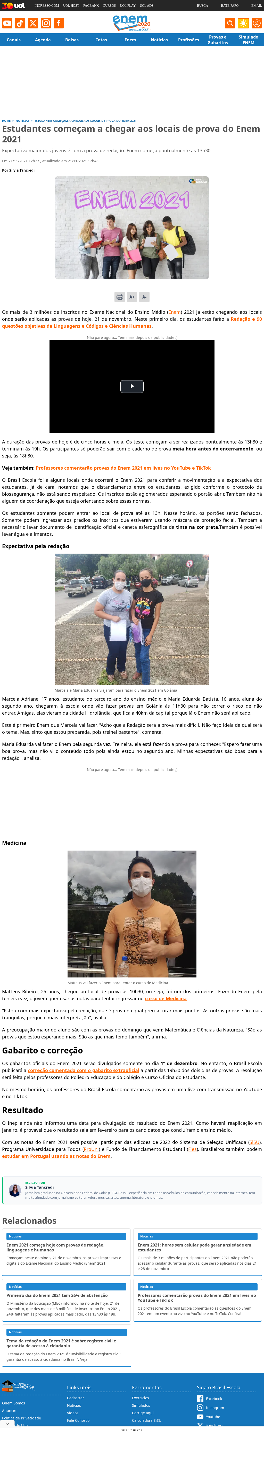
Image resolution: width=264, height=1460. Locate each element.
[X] (33, 23)
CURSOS (109, 5)
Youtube (213, 1416)
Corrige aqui (143, 1412)
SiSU (254, 1142)
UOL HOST (71, 5)
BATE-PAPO (229, 5)
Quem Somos (13, 1403)
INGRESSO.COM (47, 5)
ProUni (91, 1149)
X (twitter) (214, 1425)
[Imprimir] (119, 297)
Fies (192, 1149)
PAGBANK (91, 5)
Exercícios (140, 1397)
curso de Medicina (166, 998)
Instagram (215, 1407)
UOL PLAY (128, 5)
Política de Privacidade (21, 1418)
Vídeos (72, 1412)
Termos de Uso (15, 1425)
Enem (174, 312)
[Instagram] (46, 23)
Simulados (141, 1405)
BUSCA (202, 5)
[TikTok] (20, 23)
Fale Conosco (78, 1420)
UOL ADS (146, 5)
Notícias (74, 1405)
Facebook (214, 1398)
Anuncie (9, 1410)
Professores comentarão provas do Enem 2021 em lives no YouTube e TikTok (123, 468)
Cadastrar (75, 1397)
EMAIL (256, 5)
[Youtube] (7, 23)
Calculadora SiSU (146, 1420)
